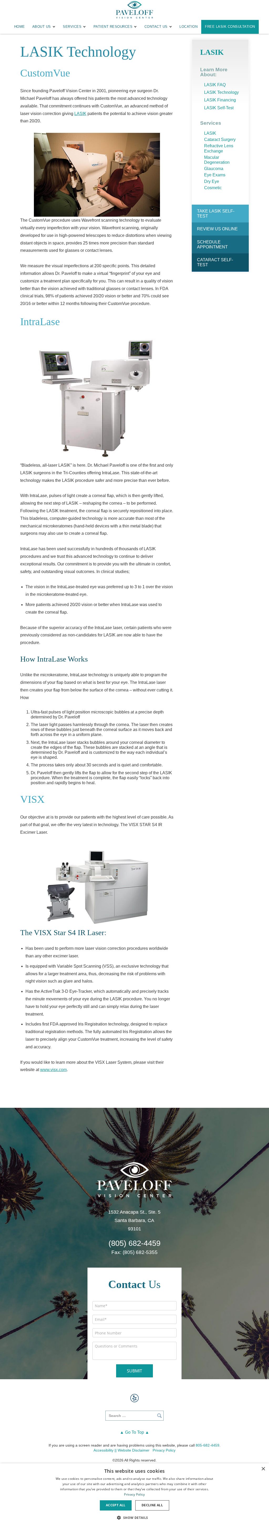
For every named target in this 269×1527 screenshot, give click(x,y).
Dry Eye (211, 181)
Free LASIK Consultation (230, 27)
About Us (41, 27)
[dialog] (134, 1495)
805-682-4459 (207, 1445)
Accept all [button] (116, 1505)
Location (188, 27)
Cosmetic (213, 188)
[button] (134, 1517)
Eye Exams (214, 175)
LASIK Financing (220, 100)
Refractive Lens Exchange (218, 148)
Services (72, 27)
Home (19, 27)
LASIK (80, 113)
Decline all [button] (152, 1505)
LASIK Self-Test (219, 108)
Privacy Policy (164, 1450)
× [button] (263, 1469)
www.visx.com (53, 1069)
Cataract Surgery (220, 139)
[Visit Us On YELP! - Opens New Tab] (134, 1398)
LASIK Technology (221, 92)
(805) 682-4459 (134, 1243)
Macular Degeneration (217, 160)
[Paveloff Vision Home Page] (134, 10)
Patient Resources (113, 27)
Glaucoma (213, 168)
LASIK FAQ (215, 85)
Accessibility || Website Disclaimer (121, 1450)
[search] (134, 1416)
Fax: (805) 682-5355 (134, 1252)
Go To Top (134, 1432)
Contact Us (156, 27)
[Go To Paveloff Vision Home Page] (134, 1179)
